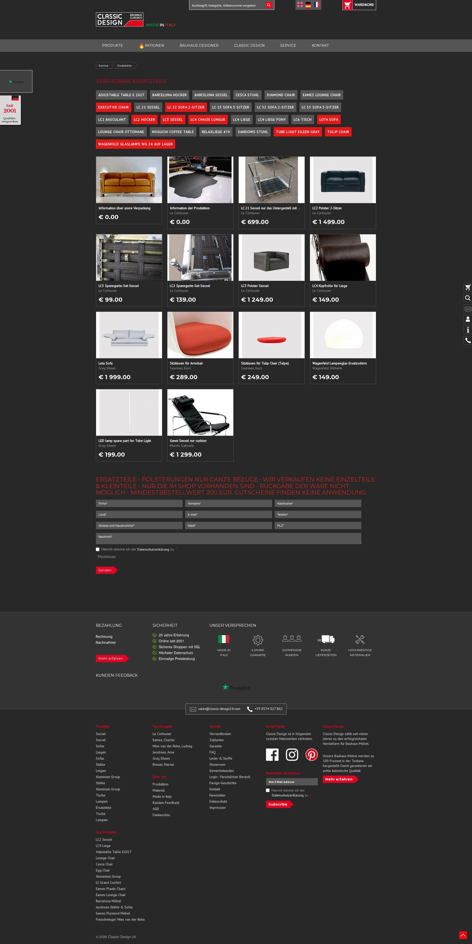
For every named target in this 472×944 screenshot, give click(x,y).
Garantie (215, 746)
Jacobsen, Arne (163, 752)
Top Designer (163, 726)
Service (103, 65)
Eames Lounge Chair (322, 95)
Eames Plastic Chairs (111, 888)
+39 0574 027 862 (269, 708)
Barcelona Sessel (211, 95)
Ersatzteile (125, 65)
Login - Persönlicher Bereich (229, 777)
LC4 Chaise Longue (208, 119)
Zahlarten (216, 740)
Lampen (102, 801)
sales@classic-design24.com (219, 708)
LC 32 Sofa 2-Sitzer (275, 107)
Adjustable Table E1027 (114, 852)
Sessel (101, 734)
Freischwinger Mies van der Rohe (120, 919)
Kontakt (214, 789)
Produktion (160, 784)
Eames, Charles (164, 740)
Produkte (102, 726)
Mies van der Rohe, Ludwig (172, 746)
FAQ (212, 752)
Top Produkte (106, 832)
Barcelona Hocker (169, 95)
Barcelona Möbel (108, 901)
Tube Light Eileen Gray (298, 132)
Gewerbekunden (221, 770)
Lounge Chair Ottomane (121, 132)
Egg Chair (103, 870)
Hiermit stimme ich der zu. (139, 549)
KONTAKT (320, 45)
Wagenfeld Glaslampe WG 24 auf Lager (135, 144)
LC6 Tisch (303, 119)
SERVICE (288, 45)
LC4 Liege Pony (272, 119)
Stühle (100, 764)
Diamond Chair (281, 95)
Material (159, 790)
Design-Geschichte (222, 783)
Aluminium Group (108, 876)
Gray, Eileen (161, 758)
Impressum (217, 807)
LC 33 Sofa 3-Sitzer (320, 107)
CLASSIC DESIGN (249, 45)
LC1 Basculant (112, 119)
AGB (156, 809)
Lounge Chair (105, 858)
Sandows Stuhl (253, 132)
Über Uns (159, 777)
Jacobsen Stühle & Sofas (114, 907)
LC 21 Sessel (148, 107)
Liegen (101, 752)
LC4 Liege (241, 119)
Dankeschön (161, 815)
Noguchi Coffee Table (173, 132)
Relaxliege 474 (216, 132)
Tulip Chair (338, 132)
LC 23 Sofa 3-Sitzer (230, 107)
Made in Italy (162, 796)
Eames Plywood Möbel (113, 913)
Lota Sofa (329, 119)
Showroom (217, 764)
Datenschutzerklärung (153, 549)
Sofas (100, 746)
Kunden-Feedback (166, 802)
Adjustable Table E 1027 (121, 95)
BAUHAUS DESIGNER (199, 45)
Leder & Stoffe (220, 758)
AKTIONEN (151, 46)
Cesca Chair (104, 864)
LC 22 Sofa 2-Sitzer (186, 107)
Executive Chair (113, 107)
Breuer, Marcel (163, 764)
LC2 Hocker (144, 119)
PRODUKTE (112, 45)
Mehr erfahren (110, 658)
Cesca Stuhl (247, 95)
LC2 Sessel (104, 839)
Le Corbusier (162, 734)
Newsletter (217, 795)
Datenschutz (218, 801)
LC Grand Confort (108, 882)
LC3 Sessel (173, 119)
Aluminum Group (108, 777)
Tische (100, 795)
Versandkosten (220, 734)
